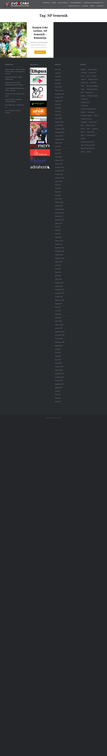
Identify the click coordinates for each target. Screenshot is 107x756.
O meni (53, 2)
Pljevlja (96, 115)
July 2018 (57, 349)
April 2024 (58, 115)
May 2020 (58, 272)
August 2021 (58, 223)
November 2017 (59, 377)
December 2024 (59, 94)
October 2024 (59, 97)
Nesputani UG (74, 6)
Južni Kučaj (93, 82)
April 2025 (58, 83)
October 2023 (59, 136)
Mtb (82, 92)
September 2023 (59, 139)
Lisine (82, 86)
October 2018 (59, 338)
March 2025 (58, 87)
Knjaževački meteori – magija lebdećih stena (13, 78)
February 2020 (59, 282)
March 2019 (58, 321)
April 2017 (58, 401)
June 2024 (58, 108)
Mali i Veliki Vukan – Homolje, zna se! (14, 106)
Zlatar (82, 135)
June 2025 (58, 76)
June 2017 (58, 394)
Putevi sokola (93, 122)
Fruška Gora (92, 72)
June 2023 (58, 150)
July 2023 (57, 146)
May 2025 (58, 80)
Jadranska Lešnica (93, 79)
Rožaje (83, 128)
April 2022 (58, 195)
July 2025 (57, 73)
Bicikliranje (62, 2)
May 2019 (58, 314)
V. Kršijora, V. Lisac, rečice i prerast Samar (14, 95)
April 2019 (58, 317)
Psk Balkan (84, 122)
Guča (87, 76)
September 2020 (59, 258)
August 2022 (58, 181)
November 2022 (59, 171)
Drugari (85, 6)
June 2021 (58, 230)
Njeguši (83, 96)
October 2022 (59, 174)
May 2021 (58, 233)
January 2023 (59, 164)
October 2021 (59, 216)
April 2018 (58, 359)
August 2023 (58, 143)
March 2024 (58, 118)
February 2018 (59, 366)
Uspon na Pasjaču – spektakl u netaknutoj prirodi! (13, 100)
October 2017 (59, 380)
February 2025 (59, 90)
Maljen (83, 89)
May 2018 (58, 356)
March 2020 (58, 279)
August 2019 (58, 303)
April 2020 (58, 275)
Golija (82, 76)
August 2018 (58, 345)
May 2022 (58, 192)
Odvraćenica (84, 99)
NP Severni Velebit (92, 96)
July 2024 (57, 104)
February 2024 (59, 122)
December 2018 (59, 331)
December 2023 (59, 129)
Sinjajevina (95, 128)
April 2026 (58, 69)
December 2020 (59, 247)
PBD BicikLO (91, 112)
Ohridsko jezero (85, 102)
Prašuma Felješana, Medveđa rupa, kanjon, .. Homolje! (14, 89)
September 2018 (59, 342)
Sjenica (83, 132)
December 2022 (59, 167)
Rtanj (88, 128)
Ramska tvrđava (90, 125)
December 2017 (59, 373)
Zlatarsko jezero (91, 135)
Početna (46, 2)
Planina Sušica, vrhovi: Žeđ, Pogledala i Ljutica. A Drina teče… (14, 83)
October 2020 (59, 254)
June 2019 (58, 310)
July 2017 (57, 391)
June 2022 (58, 188)
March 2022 (58, 199)
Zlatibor (83, 138)
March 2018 (58, 363)
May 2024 (58, 111)
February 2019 (59, 324)
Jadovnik (83, 79)
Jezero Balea (84, 82)
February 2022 (59, 202)
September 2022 (59, 178)
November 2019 (59, 293)
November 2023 (59, 132)
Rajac (82, 125)
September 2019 (59, 300)
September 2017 (59, 384)
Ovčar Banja (84, 105)
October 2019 (59, 296)
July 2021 (57, 227)
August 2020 (58, 261)
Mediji (92, 6)
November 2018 (59, 335)
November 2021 (59, 213)
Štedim (83, 151)
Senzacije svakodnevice (93, 2)
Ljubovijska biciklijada (92, 86)
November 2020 (59, 251)
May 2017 (58, 398)
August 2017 (58, 387)
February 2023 (59, 160)
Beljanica (83, 69)
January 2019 (59, 328)
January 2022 (59, 205)
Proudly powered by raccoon (53, 417)
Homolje (93, 76)
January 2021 (59, 244)
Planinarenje (76, 2)
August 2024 (58, 101)
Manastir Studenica (92, 89)
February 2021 (59, 240)
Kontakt (100, 6)
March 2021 (58, 237)
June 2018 (58, 352)
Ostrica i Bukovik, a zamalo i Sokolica (13, 111)
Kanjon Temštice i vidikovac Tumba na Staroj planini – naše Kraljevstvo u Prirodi (15, 71)
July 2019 (57, 307)
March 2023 (58, 157)
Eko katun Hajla (92, 69)
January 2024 (59, 125)
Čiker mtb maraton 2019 (87, 148)
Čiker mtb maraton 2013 (87, 142)
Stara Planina (90, 132)
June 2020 (58, 268)
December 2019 (59, 289)
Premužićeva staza (86, 119)
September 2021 (59, 219)
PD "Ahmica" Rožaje (86, 115)
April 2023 (58, 153)
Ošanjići (83, 112)
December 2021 (59, 209)
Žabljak (89, 151)
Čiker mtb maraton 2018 (87, 145)
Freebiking (84, 72)
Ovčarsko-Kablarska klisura (88, 109)
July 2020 (57, 265)
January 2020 (59, 286)
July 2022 (57, 184)
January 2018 (59, 370)
